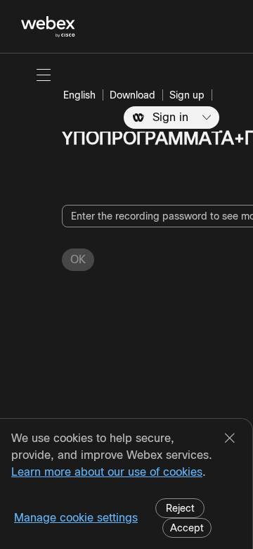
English (79, 95)
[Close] (230, 439)
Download (132, 95)
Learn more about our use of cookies (106, 472)
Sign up (187, 95)
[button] (43, 74)
